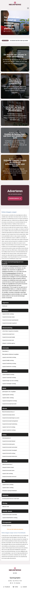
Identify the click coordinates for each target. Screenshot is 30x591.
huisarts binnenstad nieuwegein (9, 450)
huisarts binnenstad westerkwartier (10, 320)
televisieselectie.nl (6, 438)
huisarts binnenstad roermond (9, 476)
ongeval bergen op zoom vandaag (10, 380)
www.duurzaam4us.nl (7, 464)
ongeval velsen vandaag (8, 397)
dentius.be (4, 306)
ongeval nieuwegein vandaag (9, 383)
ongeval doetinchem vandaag (9, 366)
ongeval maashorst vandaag (9, 430)
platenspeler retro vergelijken (9, 391)
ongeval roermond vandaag (8, 427)
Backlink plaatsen (14, 198)
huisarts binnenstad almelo (8, 414)
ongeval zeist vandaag (7, 473)
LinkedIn (24, 587)
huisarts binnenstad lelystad (8, 441)
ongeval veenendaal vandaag (9, 357)
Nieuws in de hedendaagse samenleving (15, 82)
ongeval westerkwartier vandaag (9, 517)
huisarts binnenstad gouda (8, 444)
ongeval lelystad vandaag (8, 374)
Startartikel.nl (5, 351)
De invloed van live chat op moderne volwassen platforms (11, 23)
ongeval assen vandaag (7, 487)
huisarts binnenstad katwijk (8, 337)
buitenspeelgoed (14, 266)
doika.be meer (5, 506)
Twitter (16, 587)
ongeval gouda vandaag (8, 394)
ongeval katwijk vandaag (8, 360)
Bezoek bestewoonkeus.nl (8, 411)
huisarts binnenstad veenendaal (9, 447)
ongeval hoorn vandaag (7, 484)
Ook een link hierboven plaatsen (15, 529)
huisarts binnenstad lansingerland (10, 421)
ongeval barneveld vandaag (8, 453)
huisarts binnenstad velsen (8, 317)
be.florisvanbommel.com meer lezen (10, 498)
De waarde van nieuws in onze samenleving (15, 55)
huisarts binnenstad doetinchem (9, 456)
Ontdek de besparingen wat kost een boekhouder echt (15, 136)
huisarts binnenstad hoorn (8, 334)
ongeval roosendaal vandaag (9, 377)
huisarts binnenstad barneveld (9, 403)
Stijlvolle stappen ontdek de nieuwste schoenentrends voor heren (15, 163)
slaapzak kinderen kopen (8, 467)
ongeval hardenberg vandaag (9, 363)
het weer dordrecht (6, 525)
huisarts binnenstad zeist (8, 340)
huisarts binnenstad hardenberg (9, 424)
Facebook (7, 587)
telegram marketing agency (8, 343)
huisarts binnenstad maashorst (9, 323)
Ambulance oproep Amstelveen (9, 490)
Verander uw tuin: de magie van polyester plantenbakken (15, 109)
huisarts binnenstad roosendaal (9, 514)
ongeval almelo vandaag (8, 314)
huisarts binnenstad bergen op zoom (10, 418)
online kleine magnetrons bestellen (10, 331)
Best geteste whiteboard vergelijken (10, 354)
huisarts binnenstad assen (8, 470)
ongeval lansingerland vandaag (9, 400)
